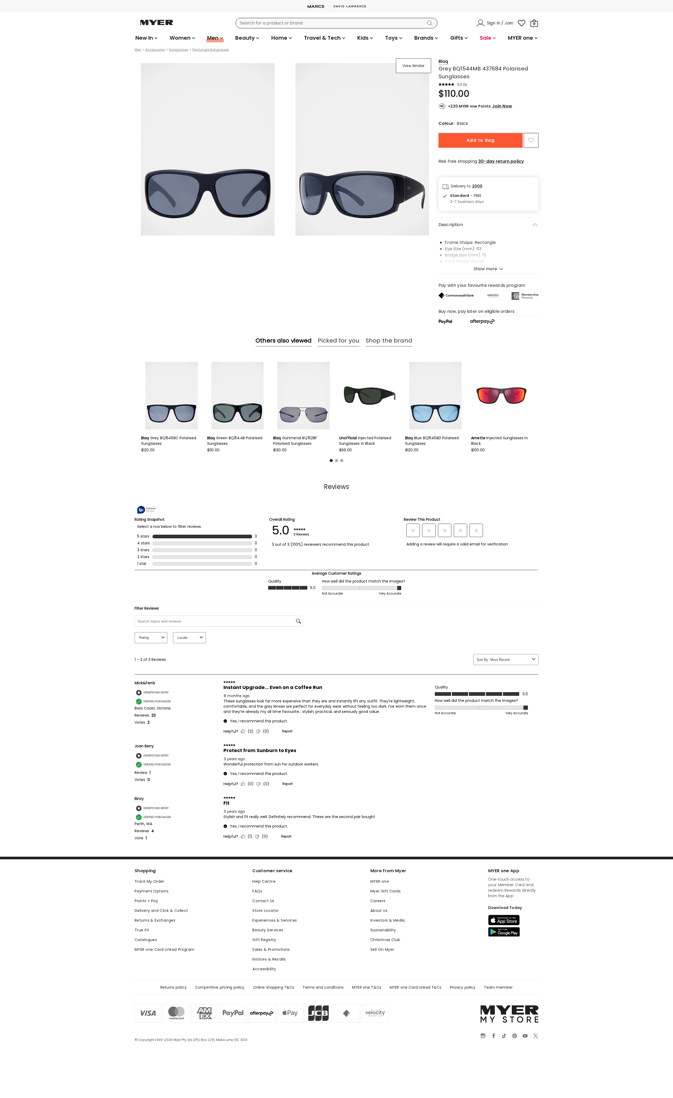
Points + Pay (146, 900)
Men (138, 49)
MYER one (379, 881)
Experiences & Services (274, 920)
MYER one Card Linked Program (165, 949)
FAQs (257, 891)
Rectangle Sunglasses (210, 49)
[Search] (430, 23)
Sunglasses (178, 49)
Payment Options (152, 891)
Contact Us (263, 900)
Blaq (443, 61)
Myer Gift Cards (385, 891)
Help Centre (264, 881)
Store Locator (265, 910)
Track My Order (149, 881)
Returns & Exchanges (155, 920)
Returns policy (173, 987)
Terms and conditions (323, 987)
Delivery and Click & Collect (161, 910)
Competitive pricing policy (219, 987)
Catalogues (146, 939)
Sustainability (383, 930)
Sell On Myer (382, 949)
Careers (378, 900)
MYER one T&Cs (366, 987)
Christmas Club (385, 939)
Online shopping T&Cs (273, 987)
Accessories (155, 49)
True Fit (142, 930)
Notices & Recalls (268, 959)
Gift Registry (264, 939)
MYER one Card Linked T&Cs (416, 987)
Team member (498, 987)
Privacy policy (463, 987)
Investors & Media (387, 920)
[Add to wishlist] (531, 140)
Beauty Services (267, 930)
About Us (379, 910)
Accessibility (264, 969)
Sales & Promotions (271, 949)
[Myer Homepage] (157, 25)
